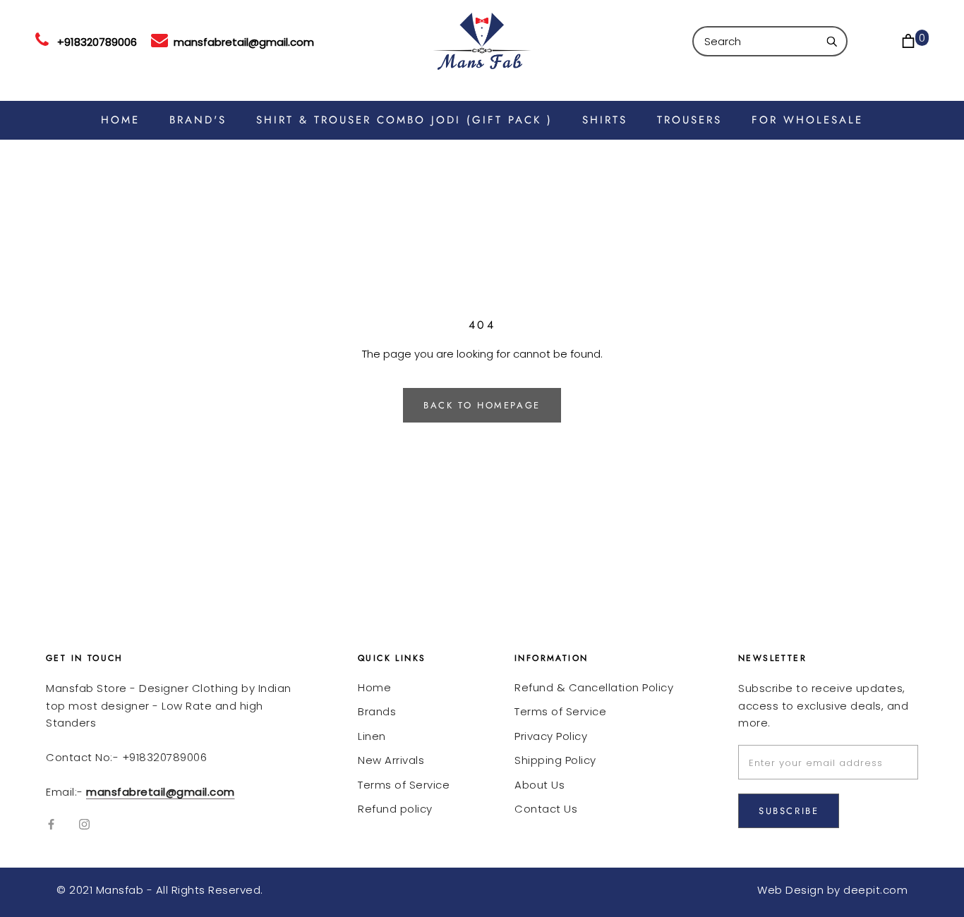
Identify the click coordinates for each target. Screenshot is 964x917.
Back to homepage (482, 405)
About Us (539, 784)
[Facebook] (51, 824)
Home (374, 687)
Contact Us (545, 808)
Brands (377, 711)
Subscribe (789, 811)
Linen (372, 736)
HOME (120, 120)
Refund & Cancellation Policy (593, 687)
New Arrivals (391, 760)
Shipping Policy (555, 760)
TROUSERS (689, 120)
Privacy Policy (550, 736)
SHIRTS (604, 120)
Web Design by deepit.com (832, 889)
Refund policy (395, 808)
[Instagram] (84, 824)
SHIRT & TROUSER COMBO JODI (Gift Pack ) (404, 120)
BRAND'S (198, 120)
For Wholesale (807, 120)
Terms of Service (404, 784)
